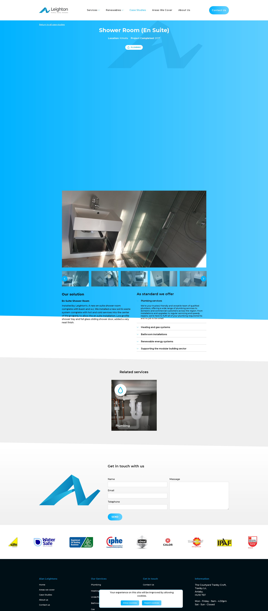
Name (111, 479)
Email (111, 490)
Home (42, 584)
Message (174, 479)
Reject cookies (151, 603)
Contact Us (148, 584)
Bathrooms (96, 603)
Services (92, 10)
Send (115, 517)
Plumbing (96, 584)
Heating (95, 591)
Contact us (219, 10)
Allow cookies (130, 603)
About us (43, 600)
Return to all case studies (52, 24)
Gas (93, 609)
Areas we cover (47, 589)
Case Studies (45, 595)
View (123, 422)
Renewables (113, 10)
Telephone (114, 501)
